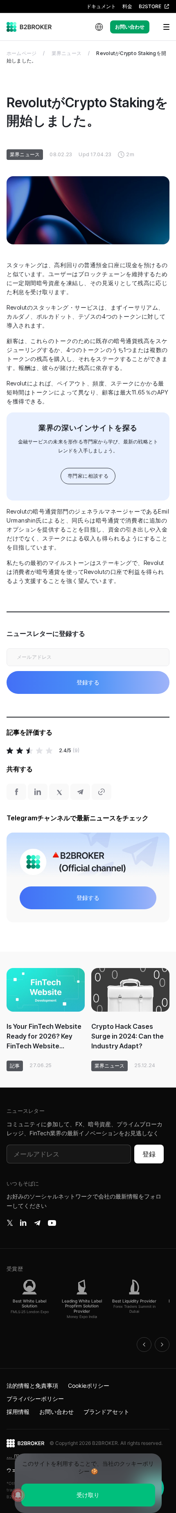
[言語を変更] (99, 27)
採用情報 (18, 1411)
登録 (149, 1154)
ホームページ (21, 53)
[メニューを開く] (161, 27)
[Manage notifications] (18, 1495)
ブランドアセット (106, 1411)
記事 (15, 1066)
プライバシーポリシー (35, 1398)
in (23, 1223)
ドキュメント (101, 6)
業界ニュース (66, 53)
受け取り (88, 1494)
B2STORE (150, 6)
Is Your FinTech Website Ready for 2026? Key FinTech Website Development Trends (44, 1036)
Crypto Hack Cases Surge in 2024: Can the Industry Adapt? (127, 1036)
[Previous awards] (144, 1344)
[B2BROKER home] (29, 27)
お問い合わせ (129, 27)
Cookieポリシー (88, 1385)
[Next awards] (162, 1344)
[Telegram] (37, 1223)
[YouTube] (52, 1223)
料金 (127, 6)
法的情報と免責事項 (32, 1385)
